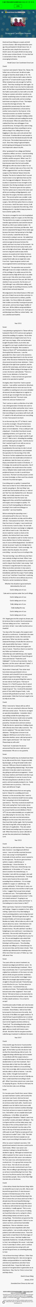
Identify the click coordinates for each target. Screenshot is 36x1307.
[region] (18, 5)
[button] (2, 12)
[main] (18, 33)
